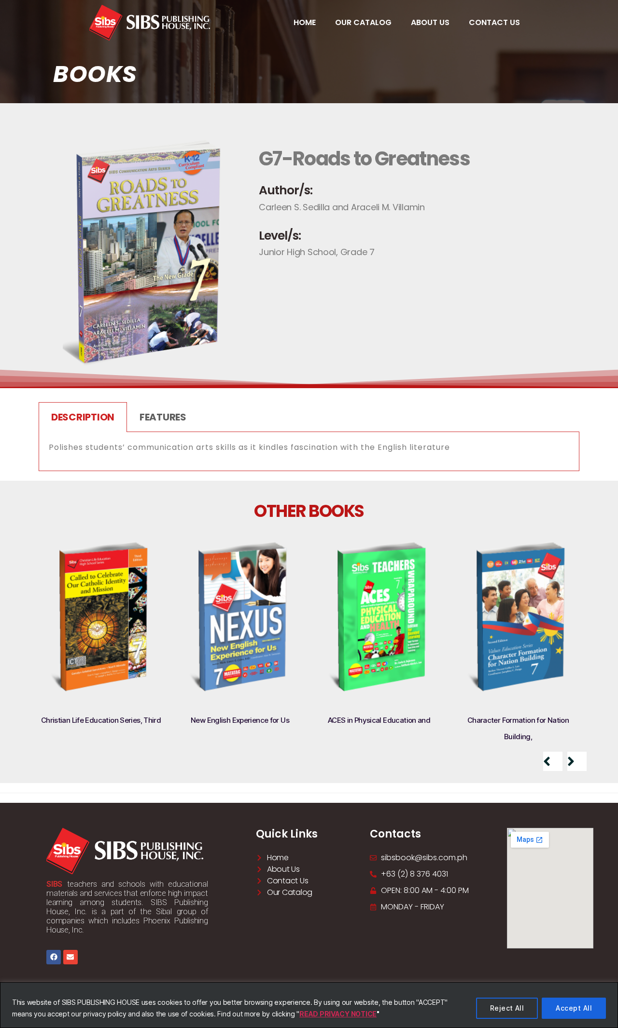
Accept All (574, 1008)
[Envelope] (70, 957)
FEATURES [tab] (163, 417)
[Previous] (552, 761)
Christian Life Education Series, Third (101, 720)
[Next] (577, 761)
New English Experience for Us (240, 720)
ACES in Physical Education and (379, 720)
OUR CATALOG (363, 22)
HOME (305, 22)
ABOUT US (430, 22)
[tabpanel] (309, 451)
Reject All (507, 1008)
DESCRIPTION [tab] (82, 417)
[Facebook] (53, 957)
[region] (309, 1005)
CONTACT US (494, 22)
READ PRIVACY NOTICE (338, 1014)
